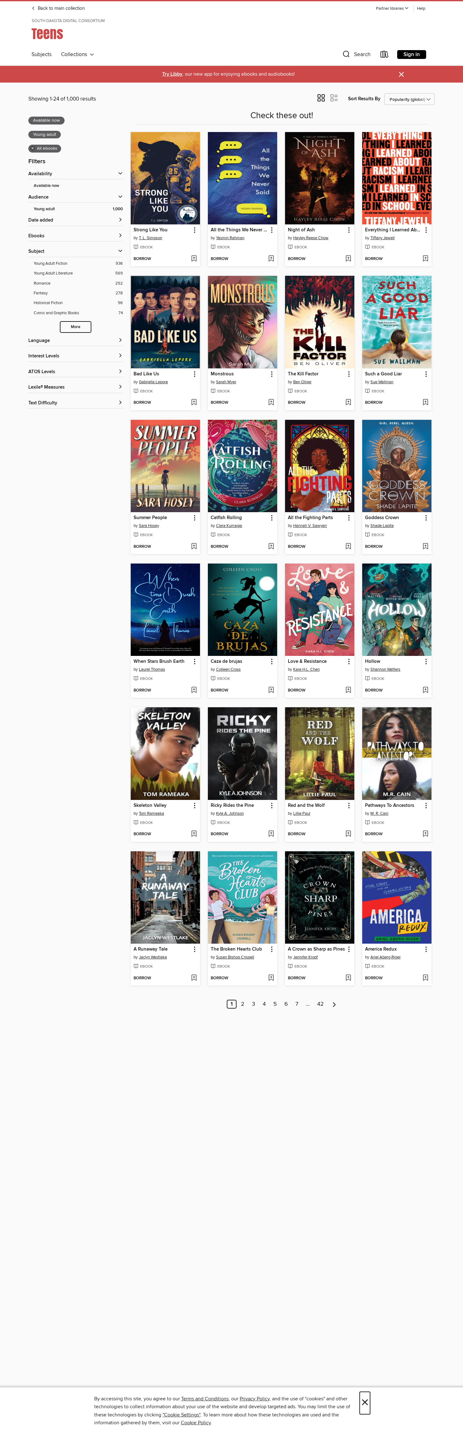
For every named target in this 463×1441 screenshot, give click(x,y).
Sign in (411, 54)
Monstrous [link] (222, 374)
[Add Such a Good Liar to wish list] (425, 403)
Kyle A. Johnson (230, 813)
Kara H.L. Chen (306, 669)
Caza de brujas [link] (226, 661)
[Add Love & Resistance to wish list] (348, 690)
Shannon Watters (385, 669)
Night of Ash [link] (301, 230)
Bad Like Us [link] (146, 374)
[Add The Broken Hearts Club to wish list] (271, 978)
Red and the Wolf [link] (306, 805)
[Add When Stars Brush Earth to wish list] (194, 690)
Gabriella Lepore (153, 382)
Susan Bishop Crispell (235, 957)
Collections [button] (75, 54)
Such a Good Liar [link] (383, 374)
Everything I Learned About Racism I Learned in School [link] (394, 230)
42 (320, 1004)
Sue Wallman (381, 382)
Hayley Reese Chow (311, 237)
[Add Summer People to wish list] (194, 547)
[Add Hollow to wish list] (425, 690)
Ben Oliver (302, 382)
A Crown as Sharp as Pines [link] (316, 949)
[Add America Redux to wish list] (425, 978)
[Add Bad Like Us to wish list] (194, 403)
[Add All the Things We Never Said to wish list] (271, 259)
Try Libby (172, 74)
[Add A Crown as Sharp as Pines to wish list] (348, 978)
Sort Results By (364, 99)
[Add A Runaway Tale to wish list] (194, 978)
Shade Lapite (382, 525)
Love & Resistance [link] (307, 661)
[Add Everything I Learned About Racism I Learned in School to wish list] (425, 259)
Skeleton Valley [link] (150, 805)
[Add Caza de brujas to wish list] (271, 690)
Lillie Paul (301, 813)
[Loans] (384, 55)
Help (421, 8)
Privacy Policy (255, 1399)
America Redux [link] (381, 949)
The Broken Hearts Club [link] (236, 949)
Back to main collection (61, 8)
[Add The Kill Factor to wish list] (348, 403)
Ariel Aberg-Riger (385, 957)
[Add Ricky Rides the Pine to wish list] (271, 834)
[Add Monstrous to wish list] (271, 403)
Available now (46, 185)
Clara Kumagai (229, 525)
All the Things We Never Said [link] (239, 230)
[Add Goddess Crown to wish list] (425, 547)
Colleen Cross (228, 669)
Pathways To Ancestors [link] (389, 805)
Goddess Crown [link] (382, 518)
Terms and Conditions (205, 1399)
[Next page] (334, 1004)
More (75, 327)
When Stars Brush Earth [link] (159, 661)
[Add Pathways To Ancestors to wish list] (425, 834)
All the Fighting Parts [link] (310, 518)
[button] (392, 8)
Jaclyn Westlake (153, 957)
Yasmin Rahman (230, 237)
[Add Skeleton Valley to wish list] (194, 834)
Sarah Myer (226, 382)
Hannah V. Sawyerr (310, 525)
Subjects (41, 54)
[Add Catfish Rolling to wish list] (271, 547)
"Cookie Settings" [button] (181, 1415)
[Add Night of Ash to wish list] (348, 259)
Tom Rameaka (151, 813)
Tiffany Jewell (382, 237)
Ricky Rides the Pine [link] (232, 805)
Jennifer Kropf (305, 957)
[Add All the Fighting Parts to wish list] (348, 547)
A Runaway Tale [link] (151, 949)
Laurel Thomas (152, 669)
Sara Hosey (149, 525)
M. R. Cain (379, 813)
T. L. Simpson (150, 237)
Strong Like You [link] (151, 230)
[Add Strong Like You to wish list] (194, 259)
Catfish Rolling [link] (226, 518)
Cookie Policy (196, 1423)
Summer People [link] (150, 518)
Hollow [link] (372, 661)
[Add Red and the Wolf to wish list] (348, 834)
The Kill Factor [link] (303, 374)
